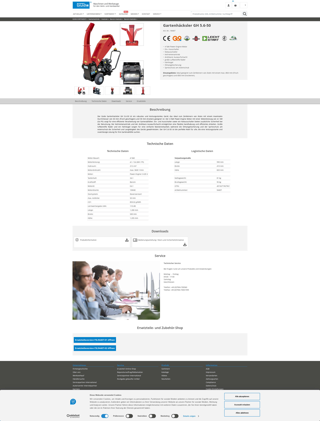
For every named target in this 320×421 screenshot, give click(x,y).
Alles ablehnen (242, 413)
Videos (164, 375)
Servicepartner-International (85, 382)
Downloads (116, 101)
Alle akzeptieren (242, 396)
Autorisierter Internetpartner (85, 385)
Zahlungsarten (212, 379)
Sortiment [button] (109, 14)
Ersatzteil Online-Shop (126, 369)
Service (129, 101)
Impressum (210, 372)
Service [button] (156, 14)
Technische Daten (99, 101)
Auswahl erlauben (242, 405)
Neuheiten (166, 379)
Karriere (76, 389)
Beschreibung (81, 101)
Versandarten (211, 375)
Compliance (211, 382)
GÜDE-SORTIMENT (79, 19)
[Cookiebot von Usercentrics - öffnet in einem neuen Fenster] (73, 416)
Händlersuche (78, 379)
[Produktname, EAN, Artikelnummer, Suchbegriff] (244, 13)
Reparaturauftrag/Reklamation (130, 372)
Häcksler (104, 19)
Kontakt (146, 14)
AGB (207, 369)
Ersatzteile (141, 101)
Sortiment (166, 369)
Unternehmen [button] (93, 14)
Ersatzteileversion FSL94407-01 (95, 339)
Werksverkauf (78, 375)
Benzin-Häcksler (116, 19)
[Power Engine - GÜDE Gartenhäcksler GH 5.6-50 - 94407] (196, 38)
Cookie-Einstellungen (215, 389)
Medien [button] (134, 14)
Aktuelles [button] (77, 14)
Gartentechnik (93, 19)
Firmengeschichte (80, 369)
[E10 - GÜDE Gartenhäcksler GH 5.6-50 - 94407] (187, 38)
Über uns (76, 372)
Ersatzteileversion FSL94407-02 (95, 348)
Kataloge (123, 14)
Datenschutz (211, 385)
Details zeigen (189, 416)
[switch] (129, 416)
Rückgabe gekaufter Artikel (128, 379)
